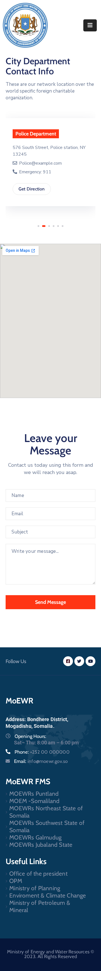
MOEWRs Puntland (34, 793)
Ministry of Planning (34, 888)
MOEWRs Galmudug (35, 837)
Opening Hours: (30, 736)
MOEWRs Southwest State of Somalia (46, 826)
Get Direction (32, 189)
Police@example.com (40, 163)
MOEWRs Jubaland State (40, 844)
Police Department (35, 134)
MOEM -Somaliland (34, 800)
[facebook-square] (68, 661)
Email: (41, 761)
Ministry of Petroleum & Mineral (39, 906)
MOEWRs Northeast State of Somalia (46, 812)
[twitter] (79, 661)
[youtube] (90, 661)
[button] (38, 226)
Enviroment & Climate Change (47, 895)
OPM (15, 880)
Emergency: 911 (34, 172)
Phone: (42, 752)
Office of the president (38, 873)
